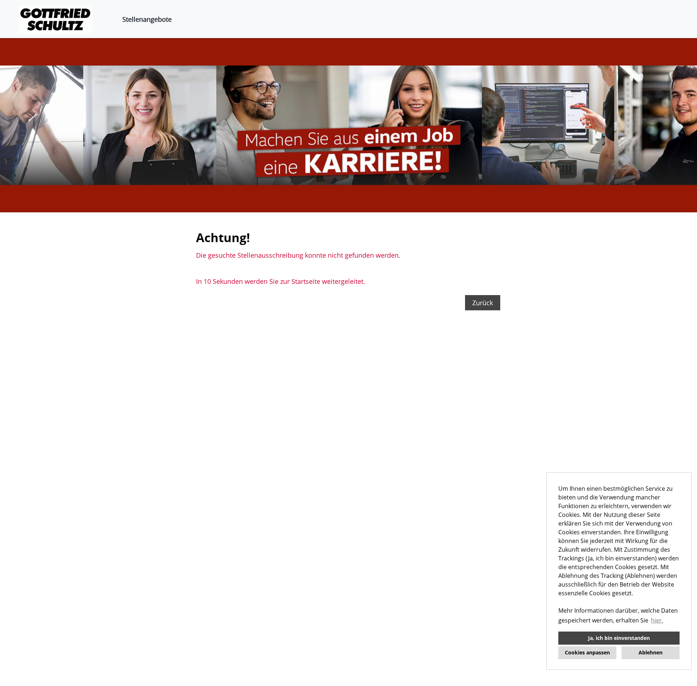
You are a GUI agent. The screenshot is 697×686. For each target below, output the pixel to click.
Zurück (482, 302)
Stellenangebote (147, 19)
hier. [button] (657, 620)
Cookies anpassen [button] (587, 652)
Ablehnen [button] (651, 652)
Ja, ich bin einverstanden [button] (619, 637)
